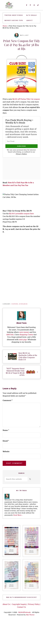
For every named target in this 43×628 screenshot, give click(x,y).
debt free (10, 335)
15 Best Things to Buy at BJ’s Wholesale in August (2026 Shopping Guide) (11, 536)
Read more (13, 550)
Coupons (14, 304)
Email (6, 441)
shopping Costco (26, 335)
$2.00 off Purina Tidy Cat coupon (26, 99)
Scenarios (23, 304)
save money (24, 332)
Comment (8, 400)
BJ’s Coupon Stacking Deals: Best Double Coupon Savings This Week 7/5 (31, 570)
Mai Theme (30, 615)
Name (6, 430)
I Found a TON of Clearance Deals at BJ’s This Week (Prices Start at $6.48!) (11, 570)
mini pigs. (23, 340)
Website (6, 452)
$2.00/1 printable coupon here (21, 214)
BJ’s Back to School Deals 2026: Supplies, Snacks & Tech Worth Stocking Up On (31, 536)
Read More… (17, 515)
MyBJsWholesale (24, 612)
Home (5, 26)
